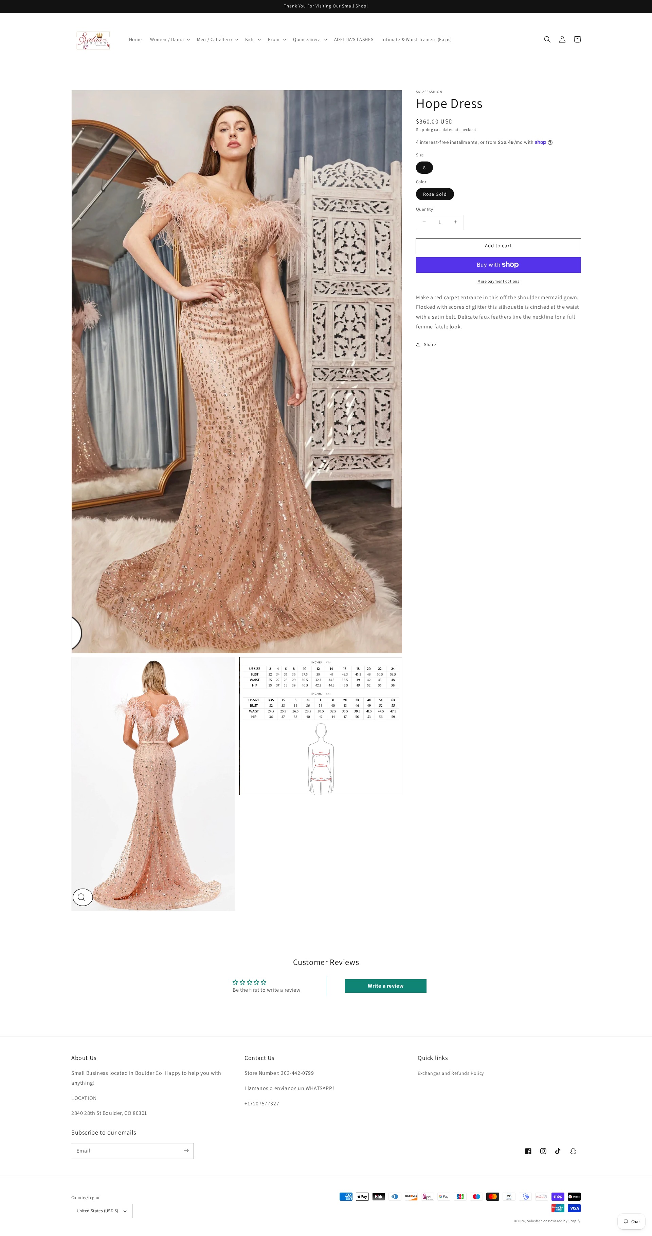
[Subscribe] (186, 1150)
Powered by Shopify (564, 1221)
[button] (169, 39)
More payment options (498, 280)
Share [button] (430, 344)
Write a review (385, 985)
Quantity (424, 209)
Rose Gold (435, 194)
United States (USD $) (97, 1211)
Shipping (424, 129)
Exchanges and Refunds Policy (451, 1073)
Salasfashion (537, 1221)
